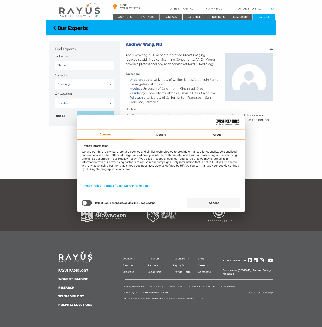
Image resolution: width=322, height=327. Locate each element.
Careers (263, 16)
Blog (201, 258)
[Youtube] (270, 260)
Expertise (194, 16)
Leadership (240, 16)
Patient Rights (130, 292)
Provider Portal (247, 8)
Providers (218, 16)
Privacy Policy (156, 286)
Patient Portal (180, 8)
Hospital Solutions (75, 305)
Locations (125, 16)
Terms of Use (175, 286)
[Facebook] (250, 260)
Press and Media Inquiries (155, 292)
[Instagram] (262, 260)
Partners (147, 16)
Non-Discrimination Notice (201, 286)
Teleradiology (71, 296)
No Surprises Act (228, 286)
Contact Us (204, 271)
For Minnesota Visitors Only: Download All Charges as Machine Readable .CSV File (163, 298)
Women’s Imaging (73, 279)
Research (66, 288)
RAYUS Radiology (264, 293)
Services (171, 16)
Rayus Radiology (73, 270)
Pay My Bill (213, 8)
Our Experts (72, 27)
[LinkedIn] (256, 260)
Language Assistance (133, 286)
